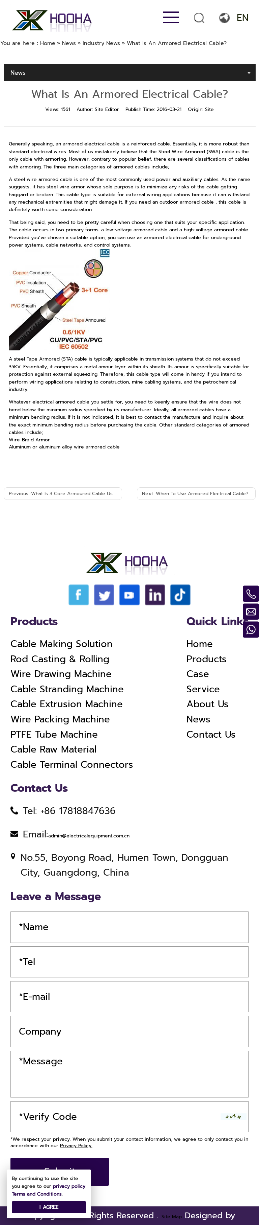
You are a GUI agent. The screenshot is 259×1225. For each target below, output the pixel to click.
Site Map (172, 1216)
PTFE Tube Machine (54, 734)
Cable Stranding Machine (67, 689)
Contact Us (211, 734)
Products (206, 659)
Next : (195, 493)
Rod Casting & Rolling (59, 659)
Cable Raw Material (53, 749)
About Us (207, 704)
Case (197, 674)
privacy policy (69, 1186)
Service (203, 689)
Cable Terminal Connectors (71, 765)
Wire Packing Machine (60, 719)
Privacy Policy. (76, 1145)
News (198, 719)
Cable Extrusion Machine (66, 704)
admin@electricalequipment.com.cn (89, 835)
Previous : (65, 493)
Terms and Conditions (37, 1194)
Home (199, 644)
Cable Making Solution (61, 644)
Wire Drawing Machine (61, 674)
